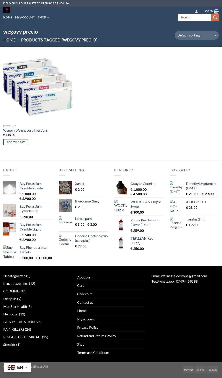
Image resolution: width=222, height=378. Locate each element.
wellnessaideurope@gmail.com (184, 276)
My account (25, 17)
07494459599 (187, 281)
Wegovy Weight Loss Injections (25, 130)
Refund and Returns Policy (96, 336)
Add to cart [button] (16, 142)
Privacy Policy (87, 327)
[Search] (215, 17)
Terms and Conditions (93, 352)
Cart (80, 285)
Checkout (84, 294)
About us (84, 277)
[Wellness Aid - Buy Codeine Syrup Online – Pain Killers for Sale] (21, 10)
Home (7, 17)
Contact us (85, 302)
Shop (42, 17)
